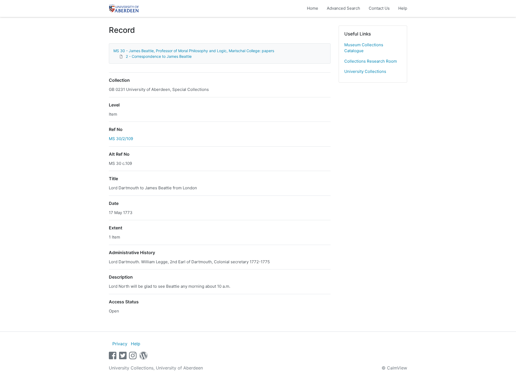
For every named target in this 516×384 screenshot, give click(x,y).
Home (312, 8)
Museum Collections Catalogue (363, 48)
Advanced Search (343, 8)
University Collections (365, 71)
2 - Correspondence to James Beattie (159, 56)
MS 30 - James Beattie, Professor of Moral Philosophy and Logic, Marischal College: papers (193, 50)
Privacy (119, 343)
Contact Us (379, 8)
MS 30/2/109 (121, 138)
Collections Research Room (370, 61)
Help (402, 8)
